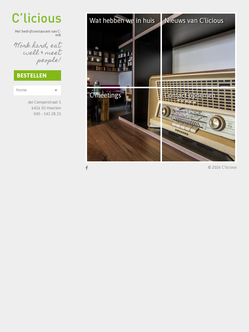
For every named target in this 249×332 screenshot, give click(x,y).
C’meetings (105, 95)
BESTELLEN (32, 75)
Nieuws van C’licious (193, 20)
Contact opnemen (189, 95)
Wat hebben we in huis (122, 20)
